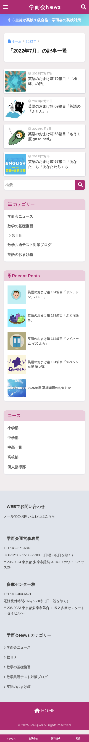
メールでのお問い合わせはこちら (29, 516)
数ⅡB (17, 236)
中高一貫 (15, 447)
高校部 (13, 457)
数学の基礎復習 (20, 226)
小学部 (13, 428)
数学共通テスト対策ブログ (29, 245)
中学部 (13, 438)
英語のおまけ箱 (20, 254)
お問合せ (33, 738)
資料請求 (55, 738)
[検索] (80, 185)
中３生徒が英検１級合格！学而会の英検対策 (44, 20)
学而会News (45, 7)
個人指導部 (17, 467)
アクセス (11, 738)
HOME (47, 710)
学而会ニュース (20, 216)
